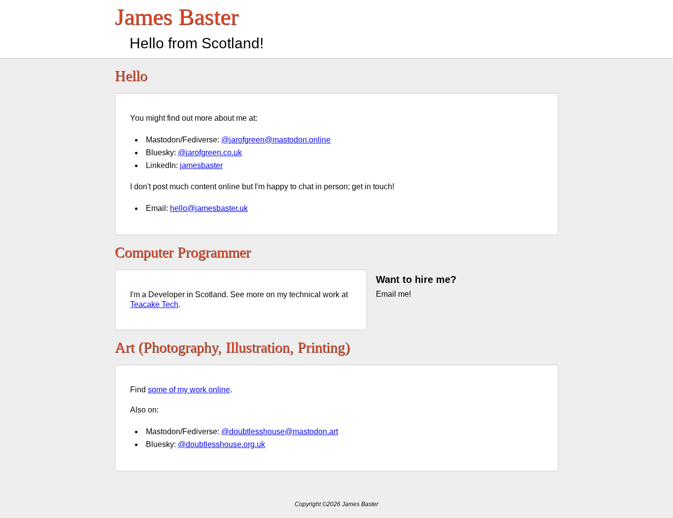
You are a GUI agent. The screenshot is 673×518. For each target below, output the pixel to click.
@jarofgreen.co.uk (210, 152)
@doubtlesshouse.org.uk (221, 444)
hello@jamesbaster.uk (209, 208)
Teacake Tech (154, 304)
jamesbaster (201, 165)
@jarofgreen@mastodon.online (276, 140)
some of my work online (189, 389)
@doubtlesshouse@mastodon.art (279, 431)
